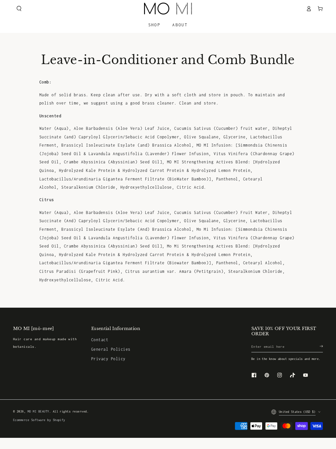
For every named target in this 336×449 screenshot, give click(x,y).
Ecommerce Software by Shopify (39, 420)
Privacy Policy (108, 359)
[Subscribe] (321, 346)
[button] (19, 8)
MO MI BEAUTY (38, 411)
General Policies (111, 349)
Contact (99, 340)
